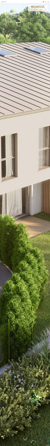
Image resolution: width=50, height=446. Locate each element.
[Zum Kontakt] (45, 2)
